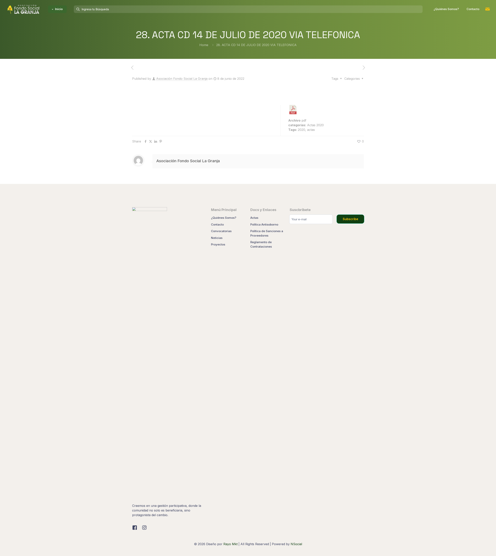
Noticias (216, 238)
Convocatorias (221, 231)
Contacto (217, 224)
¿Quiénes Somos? (223, 218)
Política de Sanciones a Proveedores (266, 233)
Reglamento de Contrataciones (261, 244)
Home (203, 45)
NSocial (296, 544)
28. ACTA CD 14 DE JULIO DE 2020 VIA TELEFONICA (256, 45)
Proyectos (218, 244)
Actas (254, 218)
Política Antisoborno (264, 224)
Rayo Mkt (230, 544)
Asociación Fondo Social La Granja (182, 79)
